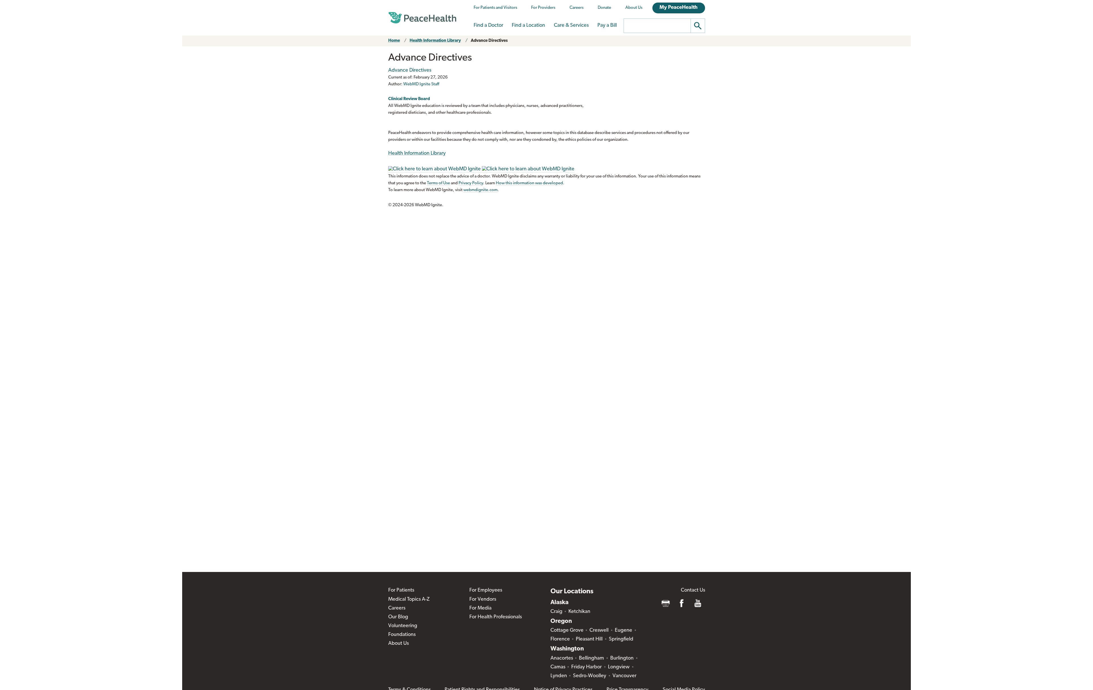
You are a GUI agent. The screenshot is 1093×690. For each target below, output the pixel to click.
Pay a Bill (607, 25)
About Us (633, 8)
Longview (619, 667)
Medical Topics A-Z (409, 599)
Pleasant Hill (589, 639)
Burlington (622, 658)
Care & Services (571, 25)
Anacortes (561, 658)
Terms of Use (438, 183)
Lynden (558, 676)
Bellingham (591, 658)
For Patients (401, 590)
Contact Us (693, 590)
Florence (560, 639)
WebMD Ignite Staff (421, 84)
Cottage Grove (567, 630)
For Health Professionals (495, 617)
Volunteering (402, 626)
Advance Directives (489, 41)
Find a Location (528, 25)
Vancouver (624, 676)
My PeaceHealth (679, 7)
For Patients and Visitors (495, 8)
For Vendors (482, 599)
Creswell (599, 630)
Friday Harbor (586, 667)
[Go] (698, 25)
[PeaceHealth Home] (422, 17)
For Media (480, 608)
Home (394, 41)
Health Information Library (435, 41)
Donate (604, 8)
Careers (577, 8)
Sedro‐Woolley (589, 676)
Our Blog (398, 617)
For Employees (485, 590)
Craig (556, 611)
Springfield (621, 639)
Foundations (402, 634)
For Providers (543, 8)
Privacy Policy (471, 183)
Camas (557, 667)
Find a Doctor (488, 25)
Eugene (623, 630)
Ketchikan (579, 611)
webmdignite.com (480, 190)
